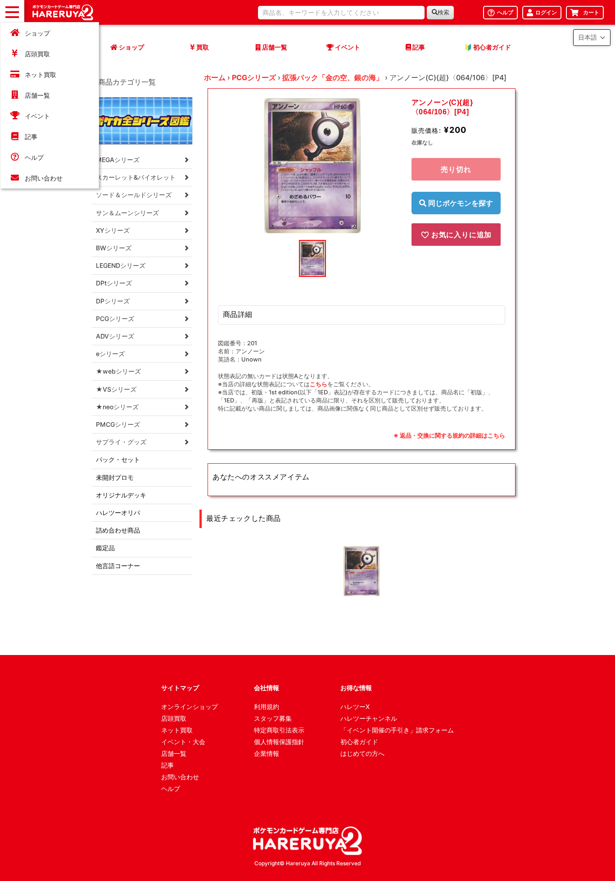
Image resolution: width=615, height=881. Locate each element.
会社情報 (266, 687)
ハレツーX (355, 706)
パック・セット (118, 459)
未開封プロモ (115, 477)
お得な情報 (356, 687)
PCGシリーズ (254, 77)
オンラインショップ (189, 706)
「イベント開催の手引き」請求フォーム (397, 730)
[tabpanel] (312, 165)
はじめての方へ (362, 753)
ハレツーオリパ (118, 512)
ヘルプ (34, 157)
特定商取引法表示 (279, 730)
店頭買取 (37, 54)
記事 (31, 136)
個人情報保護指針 (279, 741)
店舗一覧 (37, 95)
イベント (37, 116)
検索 (443, 12)
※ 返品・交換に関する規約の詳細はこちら (449, 435)
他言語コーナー (118, 565)
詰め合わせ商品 (118, 530)
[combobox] (341, 12)
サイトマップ (180, 687)
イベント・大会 (183, 741)
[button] (592, 37)
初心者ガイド (359, 741)
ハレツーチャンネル (368, 718)
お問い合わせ (44, 178)
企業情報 (266, 753)
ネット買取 (40, 74)
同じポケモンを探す (459, 203)
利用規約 (266, 706)
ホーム (215, 77)
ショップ (37, 33)
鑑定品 (105, 547)
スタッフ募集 (273, 718)
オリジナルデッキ (121, 495)
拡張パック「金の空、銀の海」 (332, 77)
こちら (318, 384)
